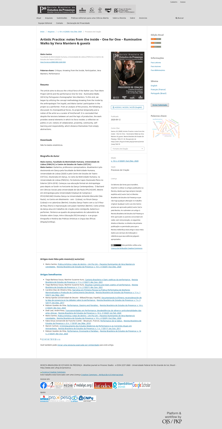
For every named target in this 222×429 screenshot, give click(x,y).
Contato (59, 23)
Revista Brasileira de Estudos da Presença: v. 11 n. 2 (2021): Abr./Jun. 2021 (91, 280)
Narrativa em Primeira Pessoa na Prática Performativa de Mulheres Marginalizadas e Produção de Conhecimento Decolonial (87, 291)
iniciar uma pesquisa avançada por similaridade (78, 345)
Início (42, 31)
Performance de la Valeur (111, 321)
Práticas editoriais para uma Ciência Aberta (90, 18)
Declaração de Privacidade (78, 23)
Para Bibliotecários (158, 70)
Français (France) (158, 89)
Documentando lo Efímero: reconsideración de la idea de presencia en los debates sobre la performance (93, 298)
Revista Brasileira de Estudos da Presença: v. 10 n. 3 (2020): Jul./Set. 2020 (89, 313)
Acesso (183, 2)
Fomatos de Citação (120, 149)
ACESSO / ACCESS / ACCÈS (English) (128, 107)
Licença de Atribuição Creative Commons (126, 248)
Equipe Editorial (45, 23)
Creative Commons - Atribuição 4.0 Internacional (102, 374)
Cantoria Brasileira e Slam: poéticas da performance (108, 279)
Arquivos (49, 18)
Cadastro (173, 2)
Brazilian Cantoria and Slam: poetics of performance (108, 285)
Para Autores (156, 66)
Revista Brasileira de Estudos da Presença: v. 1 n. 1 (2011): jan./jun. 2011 (89, 328)
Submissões (62, 18)
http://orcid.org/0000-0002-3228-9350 (53, 62)
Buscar (180, 18)
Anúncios (143, 18)
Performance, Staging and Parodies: (83, 305)
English (154, 85)
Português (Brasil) (158, 93)
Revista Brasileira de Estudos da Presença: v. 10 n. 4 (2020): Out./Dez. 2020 (89, 267)
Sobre (132, 18)
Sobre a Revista (119, 18)
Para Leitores (156, 62)
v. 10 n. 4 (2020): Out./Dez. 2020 (70, 31)
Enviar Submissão (160, 105)
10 (55, 339)
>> (59, 339)
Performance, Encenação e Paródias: (83, 331)
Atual (38, 18)
